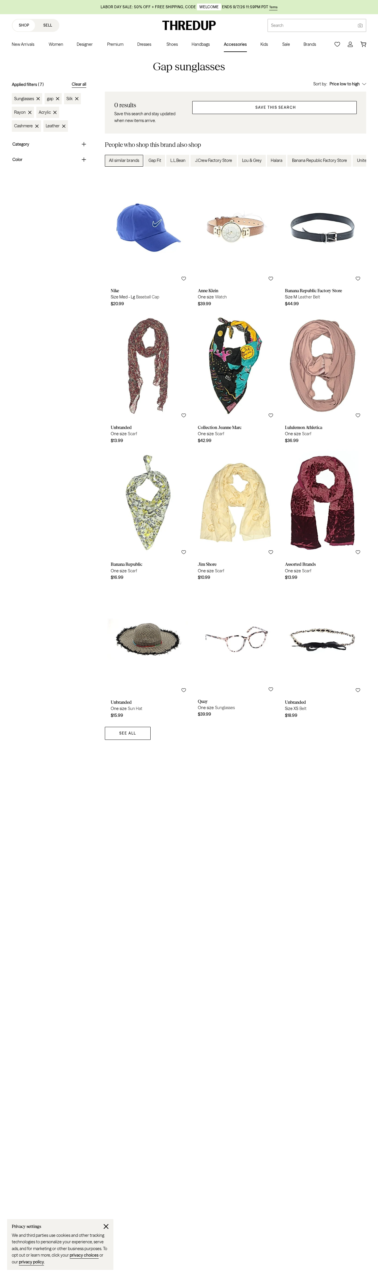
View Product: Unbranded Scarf (148, 379)
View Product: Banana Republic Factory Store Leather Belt (322, 241)
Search (277, 25)
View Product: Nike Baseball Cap (148, 241)
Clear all (79, 84)
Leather (53, 126)
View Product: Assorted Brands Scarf (322, 516)
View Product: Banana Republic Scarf (148, 516)
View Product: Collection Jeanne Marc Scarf (235, 379)
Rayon (20, 112)
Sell (47, 25)
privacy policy (31, 1262)
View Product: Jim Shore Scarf (235, 516)
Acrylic (45, 112)
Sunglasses (24, 98)
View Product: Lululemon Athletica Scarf (322, 379)
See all (127, 733)
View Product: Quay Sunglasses (235, 653)
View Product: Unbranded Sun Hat (148, 653)
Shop (24, 25)
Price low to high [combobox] (345, 84)
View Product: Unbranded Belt (322, 653)
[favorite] (184, 279)
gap (50, 98)
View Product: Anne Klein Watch (235, 241)
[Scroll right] (356, 160)
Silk (69, 98)
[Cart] (363, 44)
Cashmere (23, 126)
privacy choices (84, 1255)
